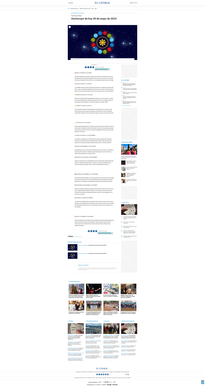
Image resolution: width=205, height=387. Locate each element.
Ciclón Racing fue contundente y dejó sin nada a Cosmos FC (130, 92)
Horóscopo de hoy (77, 236)
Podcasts (99, 371)
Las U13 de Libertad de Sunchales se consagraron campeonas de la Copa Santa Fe (129, 97)
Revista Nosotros (84, 371)
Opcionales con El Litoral (122, 377)
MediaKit (129, 377)
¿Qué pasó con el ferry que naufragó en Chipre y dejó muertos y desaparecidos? (130, 88)
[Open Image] (70, 27)
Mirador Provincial (105, 371)
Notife (122, 371)
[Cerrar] (108, 69)
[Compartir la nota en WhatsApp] (90, 67)
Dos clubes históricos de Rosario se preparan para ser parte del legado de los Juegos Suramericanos (129, 84)
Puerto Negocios (118, 371)
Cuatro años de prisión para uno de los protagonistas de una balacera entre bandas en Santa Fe (129, 102)
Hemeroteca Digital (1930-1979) (80, 377)
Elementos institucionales (112, 377)
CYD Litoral (95, 371)
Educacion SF (126, 371)
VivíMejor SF (111, 371)
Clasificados (90, 371)
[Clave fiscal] (202, 383)
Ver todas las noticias (126, 105)
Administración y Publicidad (101, 377)
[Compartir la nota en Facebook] (86, 67)
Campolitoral (78, 371)
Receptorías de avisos (91, 377)
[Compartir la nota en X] (88, 67)
